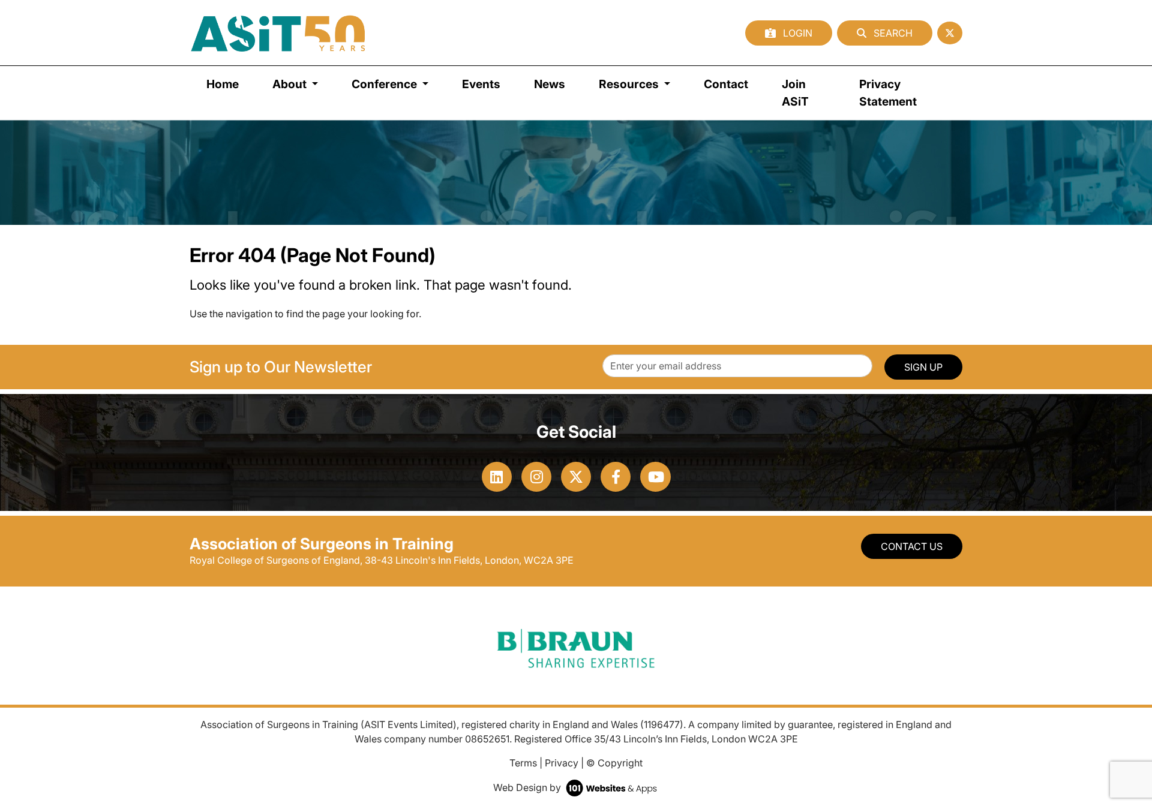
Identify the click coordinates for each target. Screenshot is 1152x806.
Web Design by (528, 787)
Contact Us (912, 546)
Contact (726, 84)
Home (222, 84)
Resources (630, 84)
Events (481, 84)
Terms (523, 763)
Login (796, 33)
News (549, 84)
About (290, 84)
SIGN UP (923, 367)
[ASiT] (278, 33)
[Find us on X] (949, 33)
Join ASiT (795, 93)
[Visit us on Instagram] (536, 477)
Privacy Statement (888, 93)
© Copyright (614, 763)
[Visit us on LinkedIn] (497, 477)
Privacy (561, 763)
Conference (385, 84)
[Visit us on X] (576, 477)
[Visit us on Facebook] (616, 477)
